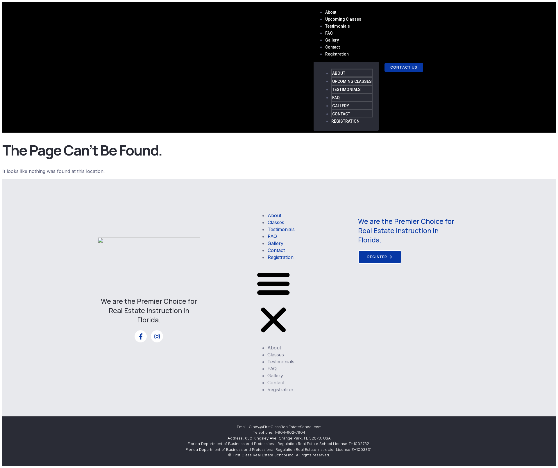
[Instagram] (157, 336)
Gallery (332, 40)
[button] (273, 302)
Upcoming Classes (343, 19)
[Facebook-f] (141, 336)
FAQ (329, 33)
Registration (337, 54)
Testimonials (337, 26)
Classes (276, 222)
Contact (332, 47)
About (330, 12)
